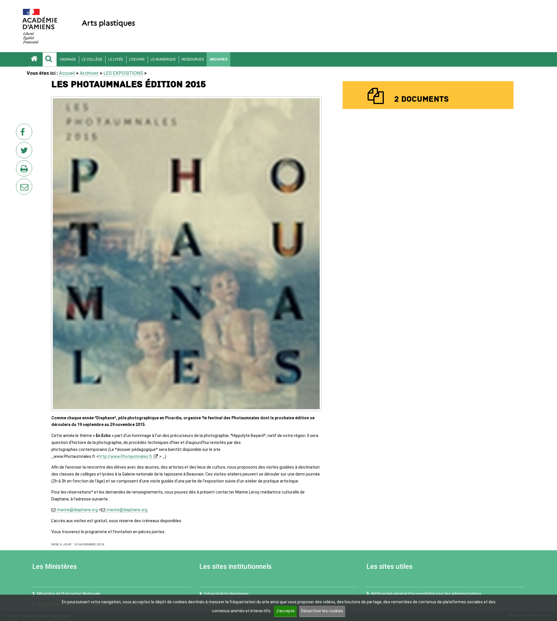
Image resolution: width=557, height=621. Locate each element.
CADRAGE (68, 59)
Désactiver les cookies (322, 611)
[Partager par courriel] (20, 183)
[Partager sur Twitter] (25, 152)
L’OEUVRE (137, 59)
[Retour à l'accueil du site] (35, 59)
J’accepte (285, 611)
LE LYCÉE (115, 59)
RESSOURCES (193, 59)
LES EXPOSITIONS (123, 73)
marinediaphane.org (77, 509)
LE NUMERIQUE (163, 59)
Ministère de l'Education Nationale (68, 593)
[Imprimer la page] (25, 170)
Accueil (67, 73)
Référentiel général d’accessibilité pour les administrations (426, 593)
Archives (218, 59)
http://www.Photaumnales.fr (125, 456)
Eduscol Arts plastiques (226, 593)
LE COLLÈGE (92, 59)
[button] (49, 59)
